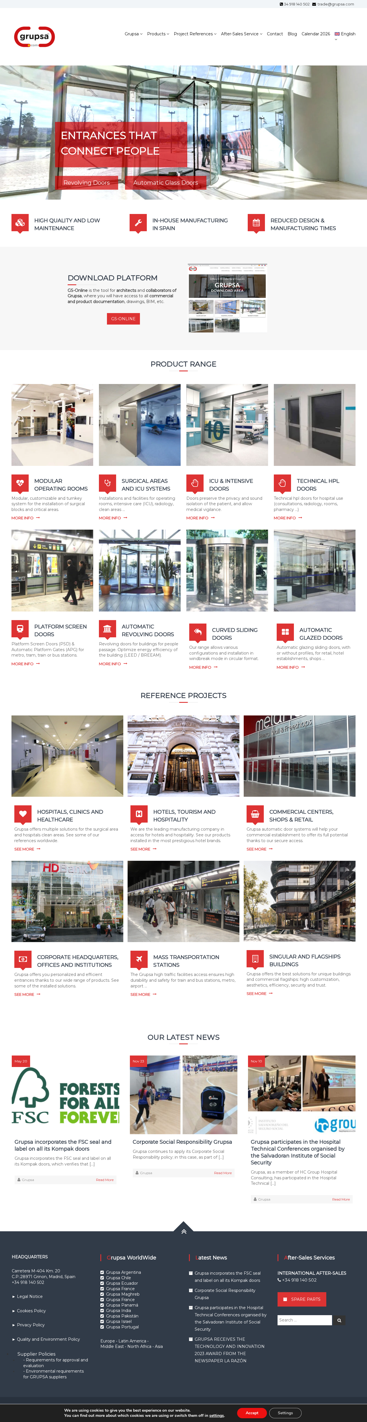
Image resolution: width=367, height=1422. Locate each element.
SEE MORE (24, 849)
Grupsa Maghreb (123, 1294)
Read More (105, 1180)
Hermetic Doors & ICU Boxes (202, 187)
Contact (275, 33)
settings (216, 1415)
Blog (292, 33)
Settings (285, 1413)
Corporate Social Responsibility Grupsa (182, 1142)
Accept (252, 1413)
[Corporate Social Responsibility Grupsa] (183, 1094)
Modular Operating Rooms (100, 187)
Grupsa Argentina (123, 1272)
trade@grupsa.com (335, 4)
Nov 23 (138, 1061)
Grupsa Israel (119, 1321)
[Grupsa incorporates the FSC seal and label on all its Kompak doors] (65, 1094)
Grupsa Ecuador (122, 1283)
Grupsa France (120, 1288)
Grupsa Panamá (122, 1305)
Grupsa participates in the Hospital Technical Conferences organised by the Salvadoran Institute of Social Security (298, 1152)
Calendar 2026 (316, 33)
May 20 (21, 1061)
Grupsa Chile (118, 1277)
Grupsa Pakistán (122, 1316)
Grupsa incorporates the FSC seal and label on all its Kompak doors (63, 1145)
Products (156, 33)
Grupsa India (118, 1310)
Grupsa (132, 33)
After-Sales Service (240, 33)
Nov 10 (256, 1061)
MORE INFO (22, 518)
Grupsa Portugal (122, 1327)
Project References (193, 33)
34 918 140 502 (297, 4)
